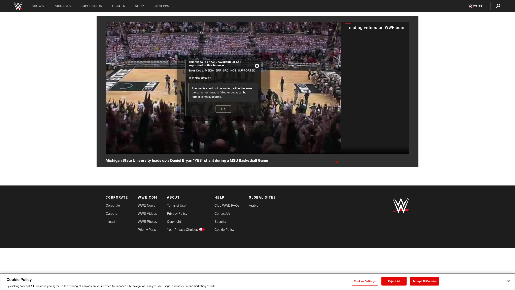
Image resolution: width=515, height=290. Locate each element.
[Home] (18, 6)
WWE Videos (147, 213)
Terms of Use (176, 205)
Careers (111, 213)
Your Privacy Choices (182, 229)
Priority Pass (147, 229)
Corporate (113, 205)
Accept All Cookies (424, 281)
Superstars (91, 6)
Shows (38, 6)
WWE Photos (147, 221)
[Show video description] (336, 160)
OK (223, 109)
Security (220, 221)
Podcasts (62, 6)
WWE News (146, 205)
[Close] (508, 281)
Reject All (394, 281)
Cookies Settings (365, 281)
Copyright (174, 221)
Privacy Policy (177, 213)
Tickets (118, 6)
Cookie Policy (224, 229)
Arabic (253, 205)
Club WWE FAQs (226, 205)
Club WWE (162, 6)
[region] (257, 281)
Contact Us (222, 213)
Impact (110, 221)
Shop (139, 6)
